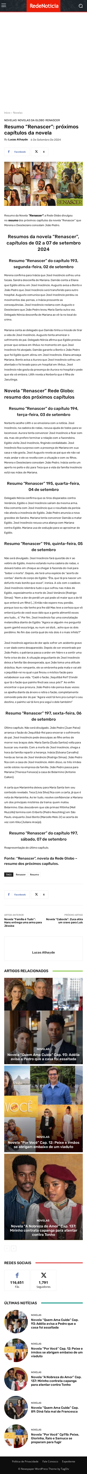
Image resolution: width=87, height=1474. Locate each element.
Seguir (43, 1273)
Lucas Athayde (18, 139)
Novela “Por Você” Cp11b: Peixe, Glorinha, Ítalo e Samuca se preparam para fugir (55, 1438)
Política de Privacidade (25, 1461)
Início (7, 112)
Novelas (18, 112)
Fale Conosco (50, 1461)
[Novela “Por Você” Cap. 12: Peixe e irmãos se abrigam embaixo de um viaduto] (43, 1109)
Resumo (34, 874)
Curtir (17, 1273)
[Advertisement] (43, 59)
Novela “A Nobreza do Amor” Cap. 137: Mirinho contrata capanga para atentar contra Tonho (43, 1230)
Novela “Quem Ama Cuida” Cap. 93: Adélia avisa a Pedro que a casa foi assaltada (43, 1057)
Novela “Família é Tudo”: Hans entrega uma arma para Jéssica (23, 922)
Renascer (52, 120)
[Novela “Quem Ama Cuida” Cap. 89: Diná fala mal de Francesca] (16, 1408)
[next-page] (13, 1248)
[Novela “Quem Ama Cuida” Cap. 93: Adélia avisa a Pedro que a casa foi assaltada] (43, 1021)
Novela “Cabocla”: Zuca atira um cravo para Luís (64, 921)
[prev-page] (7, 1248)
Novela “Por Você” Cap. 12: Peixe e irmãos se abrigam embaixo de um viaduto (43, 1144)
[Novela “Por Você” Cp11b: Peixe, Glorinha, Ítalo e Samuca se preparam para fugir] (16, 1436)
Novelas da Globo (31, 120)
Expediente (68, 1461)
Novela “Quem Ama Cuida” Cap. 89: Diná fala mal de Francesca (55, 1409)
